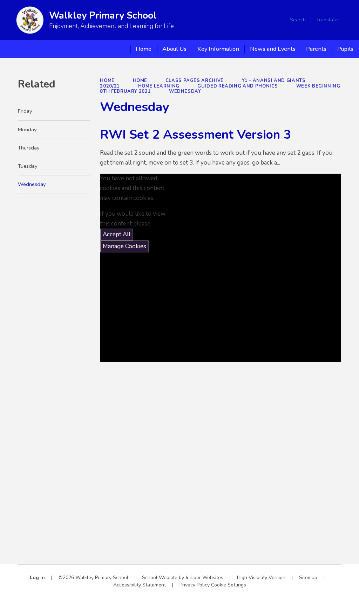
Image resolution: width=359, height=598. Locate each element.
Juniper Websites (204, 577)
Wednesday (185, 91)
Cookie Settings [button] (228, 585)
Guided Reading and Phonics (237, 86)
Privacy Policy (195, 585)
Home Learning (159, 86)
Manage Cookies (124, 246)
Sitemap (308, 577)
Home (107, 80)
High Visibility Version (261, 577)
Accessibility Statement (139, 585)
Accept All (116, 234)
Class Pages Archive (194, 80)
